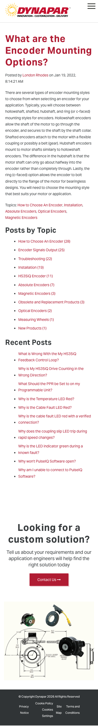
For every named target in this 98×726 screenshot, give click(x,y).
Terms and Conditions (72, 710)
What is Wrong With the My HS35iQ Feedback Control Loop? (47, 356)
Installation (31, 267)
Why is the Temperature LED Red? (46, 399)
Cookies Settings (47, 713)
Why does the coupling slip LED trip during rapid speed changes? (52, 434)
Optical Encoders (35, 310)
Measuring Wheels (36, 319)
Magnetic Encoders (36, 293)
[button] (91, 5)
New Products (32, 328)
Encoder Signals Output (41, 250)
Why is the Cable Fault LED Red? (45, 407)
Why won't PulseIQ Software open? (47, 461)
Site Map (59, 710)
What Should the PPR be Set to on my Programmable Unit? (49, 386)
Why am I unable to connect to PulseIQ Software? (50, 472)
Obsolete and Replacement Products (51, 302)
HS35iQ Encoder (35, 276)
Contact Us (47, 579)
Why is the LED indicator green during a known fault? (50, 449)
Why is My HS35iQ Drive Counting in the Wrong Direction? (51, 371)
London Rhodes (35, 75)
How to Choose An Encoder (44, 241)
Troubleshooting (35, 258)
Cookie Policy (44, 703)
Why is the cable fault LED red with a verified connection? (54, 419)
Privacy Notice (24, 710)
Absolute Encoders (36, 285)
